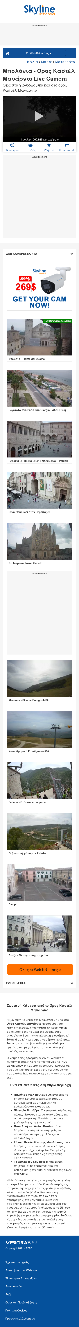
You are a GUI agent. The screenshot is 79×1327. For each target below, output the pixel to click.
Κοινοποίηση (67, 150)
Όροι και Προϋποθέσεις (21, 1302)
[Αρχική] (7, 52)
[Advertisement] (39, 36)
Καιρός (30, 150)
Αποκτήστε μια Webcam (21, 1270)
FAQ (8, 1294)
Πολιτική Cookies (16, 1310)
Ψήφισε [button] (49, 150)
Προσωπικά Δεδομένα (20, 1318)
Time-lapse (12, 150)
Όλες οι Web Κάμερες (39, 969)
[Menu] (69, 53)
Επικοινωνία (14, 1286)
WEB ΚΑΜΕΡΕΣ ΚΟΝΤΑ (21, 254)
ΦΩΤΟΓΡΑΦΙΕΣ (16, 983)
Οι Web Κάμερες (37, 53)
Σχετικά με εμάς (17, 1262)
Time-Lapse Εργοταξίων (21, 1278)
